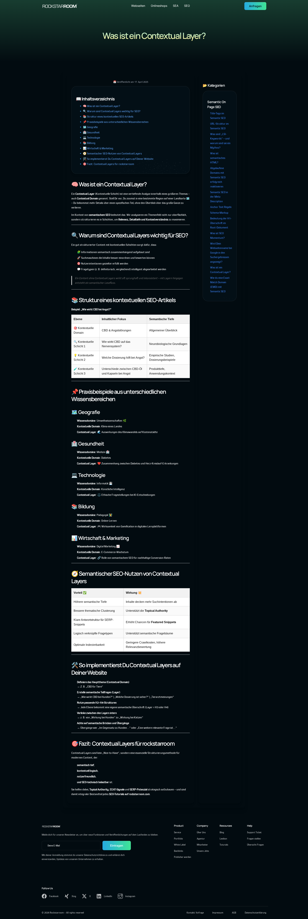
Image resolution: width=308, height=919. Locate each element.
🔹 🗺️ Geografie (88, 127)
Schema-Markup (219, 212)
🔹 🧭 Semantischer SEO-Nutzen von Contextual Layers (110, 153)
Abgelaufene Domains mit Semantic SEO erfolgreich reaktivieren (217, 177)
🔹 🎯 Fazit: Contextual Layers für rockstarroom (106, 164)
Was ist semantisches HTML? (217, 158)
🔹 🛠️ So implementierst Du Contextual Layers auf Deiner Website (116, 159)
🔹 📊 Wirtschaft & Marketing (96, 148)
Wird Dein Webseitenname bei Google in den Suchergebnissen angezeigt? (221, 252)
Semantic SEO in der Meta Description (219, 196)
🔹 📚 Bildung (87, 143)
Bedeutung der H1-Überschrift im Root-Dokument (220, 223)
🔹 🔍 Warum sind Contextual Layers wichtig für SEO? (109, 111)
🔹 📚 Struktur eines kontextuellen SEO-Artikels (106, 116)
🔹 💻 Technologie (89, 137)
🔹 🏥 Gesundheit (89, 132)
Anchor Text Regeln (221, 207)
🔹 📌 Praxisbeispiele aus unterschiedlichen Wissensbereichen (113, 122)
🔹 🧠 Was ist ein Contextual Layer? (99, 106)
